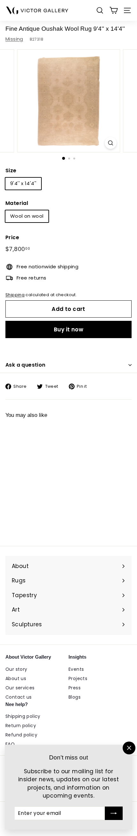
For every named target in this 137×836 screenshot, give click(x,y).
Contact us (18, 697)
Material (16, 203)
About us (15, 678)
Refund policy (21, 735)
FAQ (10, 744)
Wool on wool (27, 216)
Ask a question (25, 365)
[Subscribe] (114, 813)
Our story (16, 669)
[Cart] (113, 10)
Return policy (20, 725)
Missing (14, 39)
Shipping (15, 294)
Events (76, 669)
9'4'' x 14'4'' (23, 183)
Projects (77, 678)
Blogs (74, 697)
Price (12, 237)
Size (11, 170)
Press (74, 688)
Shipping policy (22, 716)
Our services (20, 688)
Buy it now (68, 329)
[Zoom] (110, 143)
